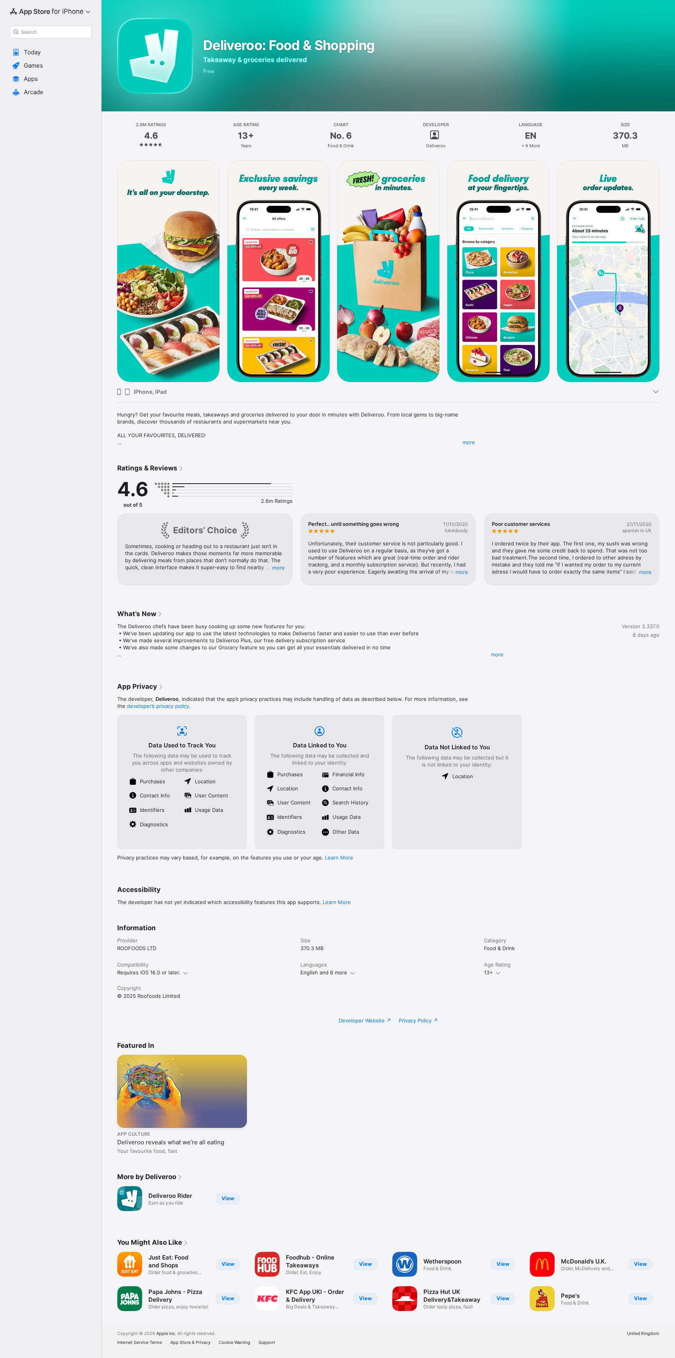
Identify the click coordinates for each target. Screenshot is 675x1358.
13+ (488, 972)
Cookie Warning (234, 1342)
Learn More (339, 857)
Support (267, 1342)
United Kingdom (643, 1333)
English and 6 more (323, 972)
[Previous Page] (109, 271)
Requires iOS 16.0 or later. (148, 972)
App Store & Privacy (190, 1342)
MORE (278, 568)
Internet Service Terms (139, 1342)
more (468, 442)
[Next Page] (667, 271)
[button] (50, 52)
